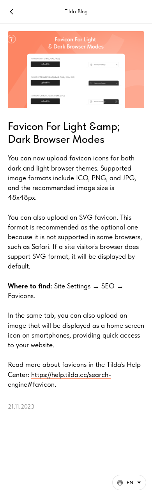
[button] (129, 482)
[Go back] (11, 11)
